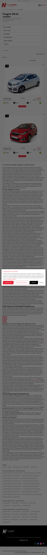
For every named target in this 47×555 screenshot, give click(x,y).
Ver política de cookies (11, 279)
